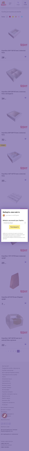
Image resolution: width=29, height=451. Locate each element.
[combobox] (13, 223)
